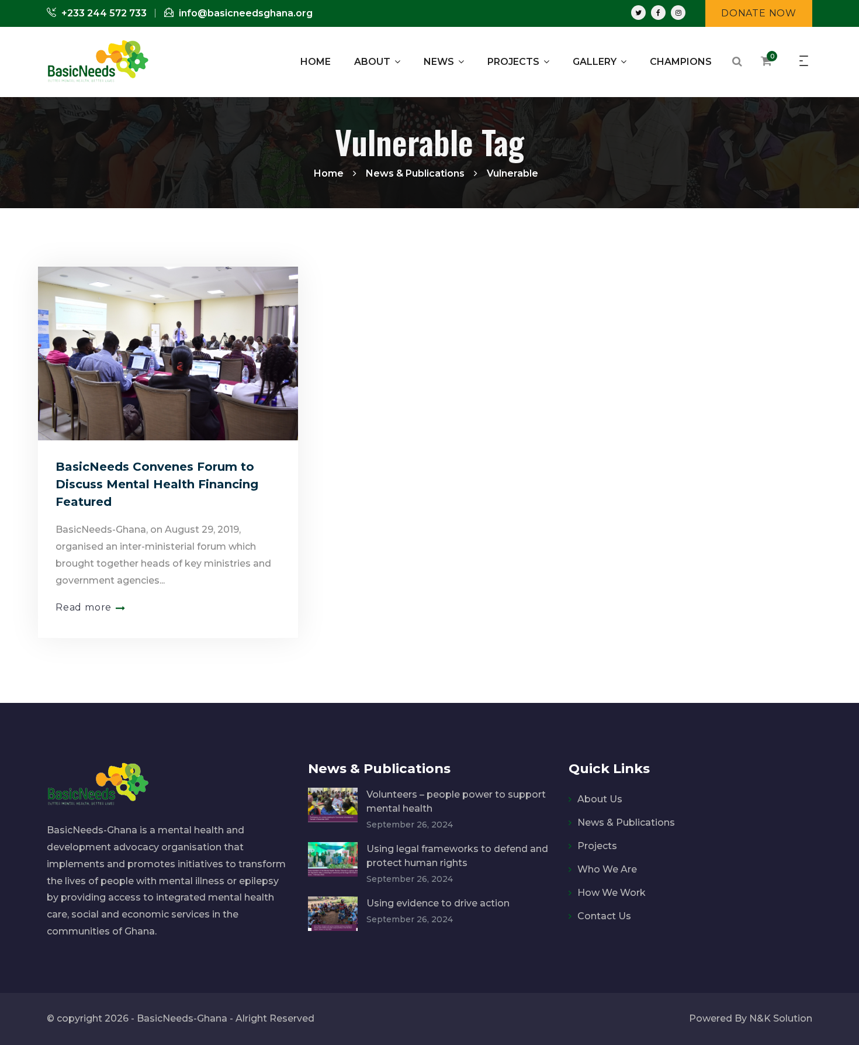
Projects (597, 845)
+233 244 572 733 (103, 13)
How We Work (611, 892)
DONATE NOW (758, 13)
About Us (599, 799)
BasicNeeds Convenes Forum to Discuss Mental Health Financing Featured (157, 484)
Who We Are (607, 869)
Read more (84, 607)
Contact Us (604, 916)
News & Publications (626, 822)
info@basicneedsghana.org (244, 13)
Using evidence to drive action (438, 903)
